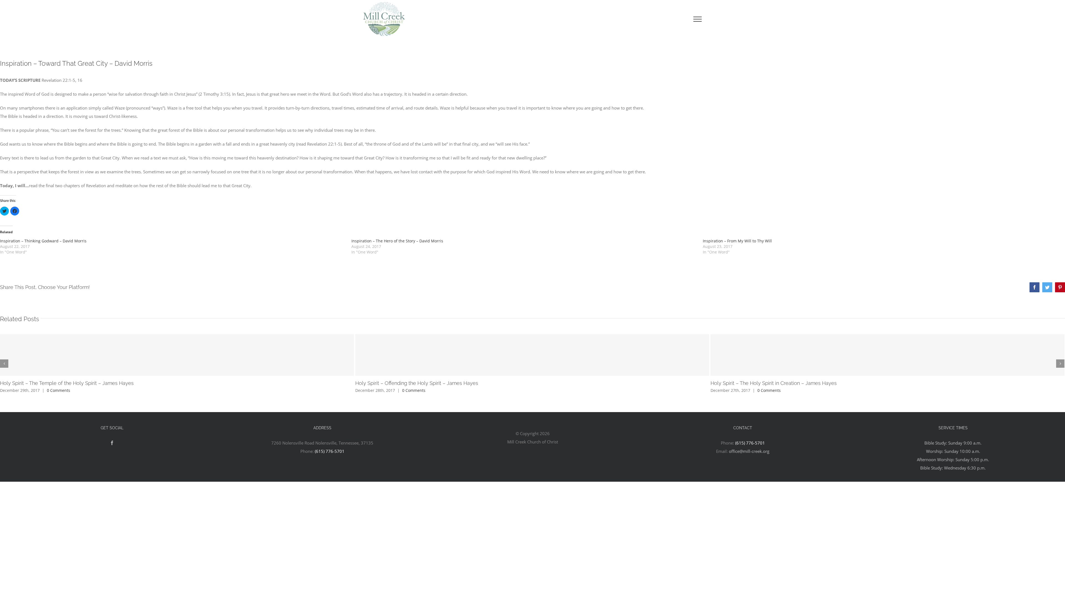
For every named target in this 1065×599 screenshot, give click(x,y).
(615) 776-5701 (329, 451)
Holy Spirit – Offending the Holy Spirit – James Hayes (416, 383)
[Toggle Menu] (697, 19)
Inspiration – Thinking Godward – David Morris (43, 240)
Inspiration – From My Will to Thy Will (737, 240)
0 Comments (58, 390)
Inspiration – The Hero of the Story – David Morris (397, 240)
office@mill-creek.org (749, 451)
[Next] (1060, 363)
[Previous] (4, 363)
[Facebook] (112, 443)
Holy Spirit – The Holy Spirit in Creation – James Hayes (774, 383)
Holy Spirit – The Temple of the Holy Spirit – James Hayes (67, 383)
